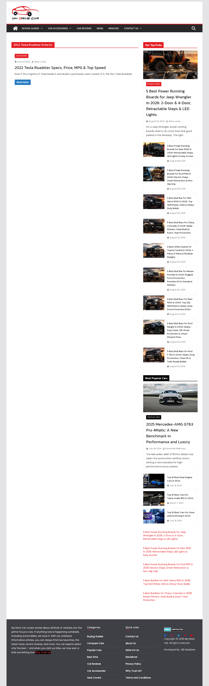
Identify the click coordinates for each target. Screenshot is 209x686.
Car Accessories (58, 28)
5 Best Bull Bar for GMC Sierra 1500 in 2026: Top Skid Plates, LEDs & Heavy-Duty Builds (181, 203)
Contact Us (131, 28)
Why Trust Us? (134, 670)
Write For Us (132, 650)
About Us (131, 643)
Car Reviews (84, 28)
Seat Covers (94, 677)
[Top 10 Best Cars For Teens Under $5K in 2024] (153, 499)
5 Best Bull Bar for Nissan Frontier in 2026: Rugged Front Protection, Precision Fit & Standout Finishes (180, 278)
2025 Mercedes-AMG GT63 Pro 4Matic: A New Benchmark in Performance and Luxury (169, 433)
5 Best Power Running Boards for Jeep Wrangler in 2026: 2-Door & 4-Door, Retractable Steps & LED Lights (168, 102)
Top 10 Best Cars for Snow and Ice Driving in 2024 (180, 514)
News (100, 28)
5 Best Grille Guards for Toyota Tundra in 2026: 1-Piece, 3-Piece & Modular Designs (180, 252)
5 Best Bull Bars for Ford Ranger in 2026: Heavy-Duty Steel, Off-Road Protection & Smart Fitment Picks (179, 330)
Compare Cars (95, 643)
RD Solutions (188, 649)
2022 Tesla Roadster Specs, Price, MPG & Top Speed (60, 67)
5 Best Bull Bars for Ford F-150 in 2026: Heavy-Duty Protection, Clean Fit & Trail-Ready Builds (181, 356)
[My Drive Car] (15, 28)
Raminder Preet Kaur (175, 448)
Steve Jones (40, 61)
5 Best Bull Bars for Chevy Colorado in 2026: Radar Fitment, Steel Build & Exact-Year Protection (180, 227)
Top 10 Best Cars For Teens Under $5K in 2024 (180, 496)
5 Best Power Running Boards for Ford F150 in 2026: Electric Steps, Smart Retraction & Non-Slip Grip (180, 177)
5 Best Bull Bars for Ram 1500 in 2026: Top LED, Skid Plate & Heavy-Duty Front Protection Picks (180, 304)
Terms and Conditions (138, 677)
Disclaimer (131, 657)
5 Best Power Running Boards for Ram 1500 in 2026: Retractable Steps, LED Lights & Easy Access (180, 151)
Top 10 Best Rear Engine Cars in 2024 (179, 479)
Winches (113, 28)
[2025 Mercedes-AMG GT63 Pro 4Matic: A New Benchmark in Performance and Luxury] (170, 398)
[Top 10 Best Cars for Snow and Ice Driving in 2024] (153, 516)
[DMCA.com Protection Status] (174, 629)
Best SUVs (92, 657)
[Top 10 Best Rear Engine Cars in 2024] (153, 481)
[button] (41, 28)
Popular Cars (153, 417)
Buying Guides (30, 28)
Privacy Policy (133, 663)
